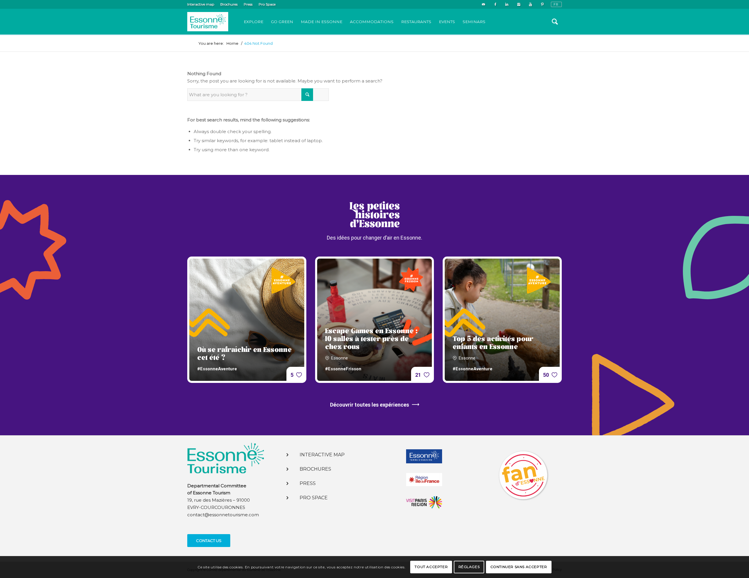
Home (232, 43)
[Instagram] (518, 4)
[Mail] (483, 4)
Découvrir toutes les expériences (369, 405)
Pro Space (267, 4)
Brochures (229, 4)
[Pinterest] (542, 4)
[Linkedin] (507, 4)
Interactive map (200, 4)
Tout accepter (431, 567)
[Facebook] (495, 4)
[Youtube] (530, 4)
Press (248, 4)
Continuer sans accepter (518, 567)
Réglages (469, 567)
